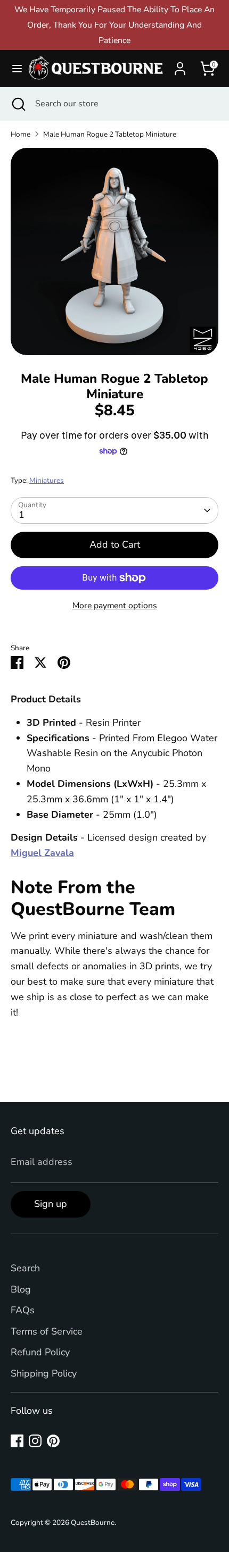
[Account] (180, 65)
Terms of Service (47, 1331)
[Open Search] (17, 104)
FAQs (23, 1310)
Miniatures (46, 480)
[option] (114, 251)
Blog (21, 1289)
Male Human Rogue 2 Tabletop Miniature (109, 134)
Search (25, 1268)
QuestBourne (92, 1522)
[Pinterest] (53, 1440)
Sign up (50, 1203)
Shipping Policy (44, 1373)
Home (20, 134)
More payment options (114, 605)
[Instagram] (35, 1440)
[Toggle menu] (13, 69)
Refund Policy (40, 1352)
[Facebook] (17, 1440)
